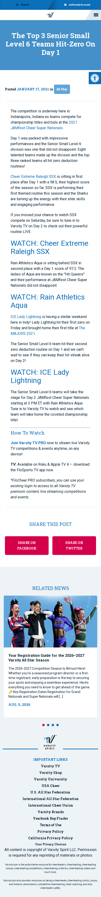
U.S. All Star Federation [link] (50, 792)
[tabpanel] (50, 657)
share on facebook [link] (26, 545)
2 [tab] (48, 725)
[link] (95, 78)
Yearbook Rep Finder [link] (50, 818)
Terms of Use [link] (50, 825)
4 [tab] (57, 725)
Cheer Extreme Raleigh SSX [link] (33, 176)
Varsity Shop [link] (50, 772)
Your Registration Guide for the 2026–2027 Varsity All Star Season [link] (46, 657)
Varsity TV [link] (50, 766)
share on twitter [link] (74, 545)
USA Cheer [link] (51, 785)
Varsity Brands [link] (51, 812)
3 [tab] (53, 725)
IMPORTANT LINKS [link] (50, 759)
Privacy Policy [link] (50, 831)
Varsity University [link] (50, 779)
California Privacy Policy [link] (50, 838)
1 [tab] (43, 725)
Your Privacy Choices (50, 844)
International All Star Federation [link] (51, 799)
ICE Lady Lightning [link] (26, 316)
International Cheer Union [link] (50, 805)
